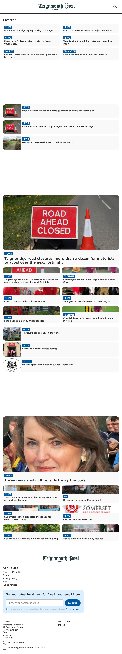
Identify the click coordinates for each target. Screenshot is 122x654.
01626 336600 (19, 642)
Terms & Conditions (13, 572)
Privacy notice (72, 609)
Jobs (5, 581)
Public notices (10, 584)
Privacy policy (10, 578)
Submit (72, 603)
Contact (7, 575)
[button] (6, 7)
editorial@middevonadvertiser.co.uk (27, 647)
